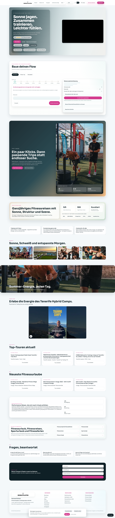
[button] (57, 322)
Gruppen (48, 2)
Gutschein (46, 504)
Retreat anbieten (91, 2)
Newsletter (46, 503)
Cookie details (73, 514)
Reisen (35, 2)
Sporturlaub (84, 431)
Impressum (67, 501)
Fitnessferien (84, 435)
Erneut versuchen (54, 103)
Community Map (55, 2)
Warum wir (41, 2)
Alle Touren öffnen (29, 168)
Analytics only (77, 511)
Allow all (67, 514)
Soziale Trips (33, 45)
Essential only (68, 511)
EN (75, 2)
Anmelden (83, 477)
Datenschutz (68, 503)
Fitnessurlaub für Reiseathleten (64, 426)
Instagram (46, 506)
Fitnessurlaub (84, 426)
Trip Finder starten (17, 168)
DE (78, 2)
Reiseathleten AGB (69, 499)
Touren (46, 497)
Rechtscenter (68, 495)
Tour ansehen (25, 362)
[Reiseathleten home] (23, 494)
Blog (45, 499)
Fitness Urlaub (60, 435)
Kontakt (23, 41)
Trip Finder (100, 2)
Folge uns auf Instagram (31, 41)
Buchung (46, 495)
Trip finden (17, 41)
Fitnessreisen (60, 431)
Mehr (62, 2)
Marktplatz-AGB (68, 497)
